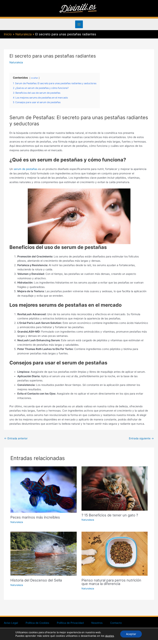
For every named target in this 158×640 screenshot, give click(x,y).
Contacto (116, 622)
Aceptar (131, 634)
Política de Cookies (37, 622)
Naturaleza (16, 62)
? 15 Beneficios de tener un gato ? (110, 515)
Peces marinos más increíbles (35, 517)
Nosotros (97, 622)
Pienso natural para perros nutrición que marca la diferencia (111, 582)
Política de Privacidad (70, 622)
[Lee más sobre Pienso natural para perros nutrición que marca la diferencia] (115, 553)
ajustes (109, 635)
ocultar (34, 77)
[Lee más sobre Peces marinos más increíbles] (43, 489)
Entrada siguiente (141, 438)
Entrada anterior (16, 438)
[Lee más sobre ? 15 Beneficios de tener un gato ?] (115, 488)
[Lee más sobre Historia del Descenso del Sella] (43, 553)
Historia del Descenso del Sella (36, 580)
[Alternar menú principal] (79, 24)
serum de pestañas (25, 169)
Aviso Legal (11, 622)
